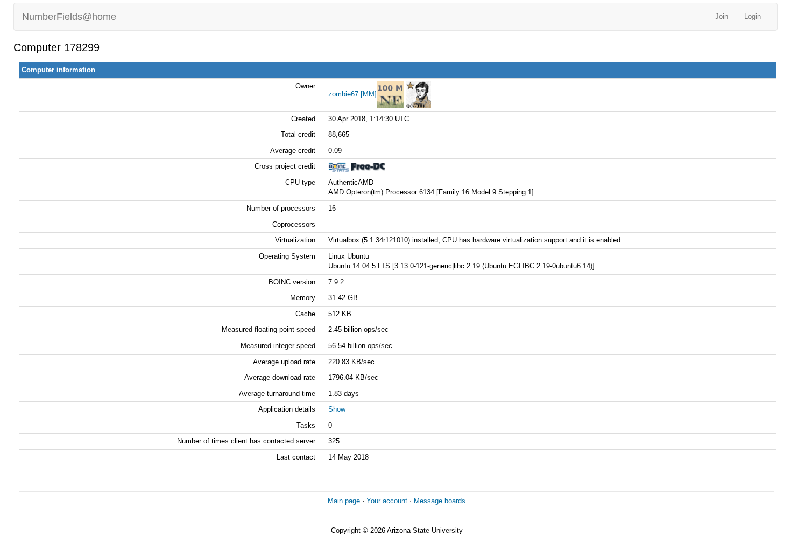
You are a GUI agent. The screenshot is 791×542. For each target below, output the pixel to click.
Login (752, 16)
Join (721, 16)
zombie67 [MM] (352, 94)
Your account (386, 501)
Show (336, 409)
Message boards (439, 501)
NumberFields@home (69, 16)
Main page (344, 501)
